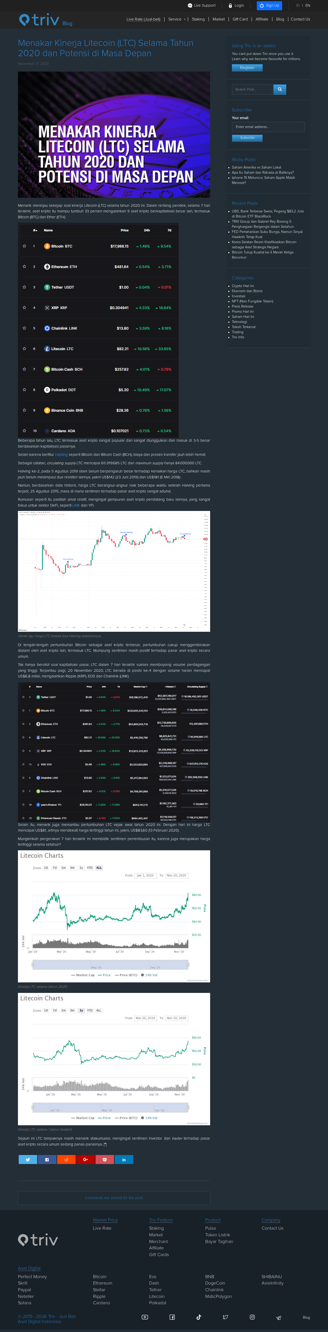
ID (298, 5)
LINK (76, 505)
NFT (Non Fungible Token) (252, 301)
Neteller (26, 1296)
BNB (209, 1277)
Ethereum (102, 1283)
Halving (61, 455)
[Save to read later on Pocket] (105, 1159)
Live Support (205, 5)
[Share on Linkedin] (124, 1159)
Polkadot (157, 1303)
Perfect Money (32, 1277)
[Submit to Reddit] (66, 1159)
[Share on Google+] (85, 1159)
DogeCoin (215, 1283)
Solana (24, 1303)
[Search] (279, 89)
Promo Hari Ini (243, 311)
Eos (152, 1277)
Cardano (101, 1303)
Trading (237, 332)
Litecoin (157, 1296)
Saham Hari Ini (243, 317)
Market (219, 19)
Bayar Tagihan (219, 1241)
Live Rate (102, 1228)
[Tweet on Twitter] (28, 1159)
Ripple (99, 1296)
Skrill (22, 1283)
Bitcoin (100, 1277)
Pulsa (210, 1228)
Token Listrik (217, 1235)
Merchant (158, 1241)
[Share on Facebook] (47, 1159)
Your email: (240, 118)
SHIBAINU (272, 1277)
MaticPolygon (218, 1296)
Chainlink (214, 1290)
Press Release (242, 306)
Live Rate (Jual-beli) (143, 19)
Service (174, 19)
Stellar (99, 1290)
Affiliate (262, 19)
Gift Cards (159, 1254)
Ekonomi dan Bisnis (247, 291)
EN (307, 5)
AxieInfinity (273, 1283)
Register (247, 68)
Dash (154, 1283)
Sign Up (272, 5)
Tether (155, 1290)
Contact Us (300, 19)
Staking (198, 19)
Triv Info (238, 337)
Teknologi (239, 322)
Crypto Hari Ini (243, 286)
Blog (280, 19)
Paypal (24, 1290)
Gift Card (240, 19)
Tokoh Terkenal (243, 327)
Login (239, 5)
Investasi (238, 296)
